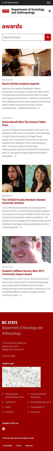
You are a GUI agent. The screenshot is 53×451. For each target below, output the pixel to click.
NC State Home (11, 2)
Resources (29, 446)
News (7, 407)
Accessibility (7, 446)
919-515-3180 (8, 356)
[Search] (48, 37)
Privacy (18, 446)
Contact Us (10, 402)
